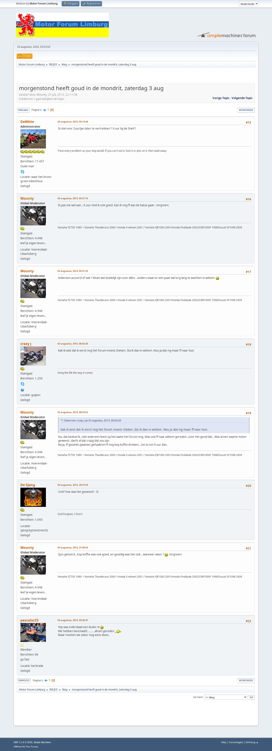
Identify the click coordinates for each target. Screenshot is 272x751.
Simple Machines (42, 742)
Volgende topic (242, 98)
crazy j (25, 343)
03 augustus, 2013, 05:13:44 (73, 121)
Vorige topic (221, 98)
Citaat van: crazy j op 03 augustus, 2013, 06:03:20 (92, 420)
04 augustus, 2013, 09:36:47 (73, 620)
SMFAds (18, 746)
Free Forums (32, 746)
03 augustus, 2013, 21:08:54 (73, 547)
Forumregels (236, 742)
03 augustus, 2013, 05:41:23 (73, 270)
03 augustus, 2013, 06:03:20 (73, 343)
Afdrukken (246, 110)
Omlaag (23, 110)
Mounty (27, 198)
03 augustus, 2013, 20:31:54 (73, 484)
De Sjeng (27, 485)
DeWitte (27, 121)
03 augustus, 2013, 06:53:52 (73, 412)
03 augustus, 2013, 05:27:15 (73, 198)
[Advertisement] (66, 75)
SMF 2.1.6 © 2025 (23, 742)
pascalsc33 (29, 620)
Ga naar (198, 697)
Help (223, 742)
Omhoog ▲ (252, 742)
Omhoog (23, 680)
